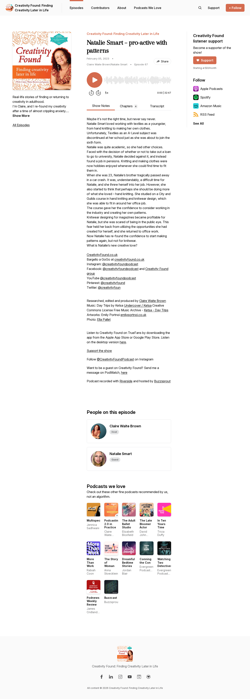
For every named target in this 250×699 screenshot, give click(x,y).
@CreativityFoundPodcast (115, 359)
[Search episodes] (200, 7)
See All (198, 123)
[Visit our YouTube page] (130, 677)
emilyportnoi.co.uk (133, 315)
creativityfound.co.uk (129, 259)
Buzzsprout (162, 381)
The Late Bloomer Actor (146, 524)
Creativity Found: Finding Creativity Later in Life (34, 8)
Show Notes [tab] (101, 106)
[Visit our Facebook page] (102, 677)
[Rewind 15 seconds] (91, 93)
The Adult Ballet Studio (128, 524)
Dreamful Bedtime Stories (128, 562)
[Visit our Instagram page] (120, 677)
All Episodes (21, 125)
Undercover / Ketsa (138, 305)
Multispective (96, 520)
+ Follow (235, 8)
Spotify (205, 97)
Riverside (126, 381)
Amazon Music (210, 106)
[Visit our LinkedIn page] (111, 677)
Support (207, 60)
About (121, 8)
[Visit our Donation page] (148, 677)
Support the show (99, 351)
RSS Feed (207, 114)
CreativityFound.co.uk (102, 255)
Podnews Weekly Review (93, 601)
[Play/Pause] (94, 80)
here (123, 342)
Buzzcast (110, 597)
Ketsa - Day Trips (156, 310)
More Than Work (90, 562)
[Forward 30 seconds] (98, 93)
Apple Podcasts (211, 89)
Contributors (100, 8)
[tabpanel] (129, 257)
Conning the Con (145, 560)
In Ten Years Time (161, 524)
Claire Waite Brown (152, 301)
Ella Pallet (104, 319)
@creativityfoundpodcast (120, 264)
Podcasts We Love (147, 8)
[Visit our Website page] (139, 677)
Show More (21, 116)
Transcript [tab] (157, 106)
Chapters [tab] (128, 106)
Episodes (76, 8)
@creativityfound (113, 283)
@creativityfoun (109, 287)
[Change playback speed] (107, 93)
